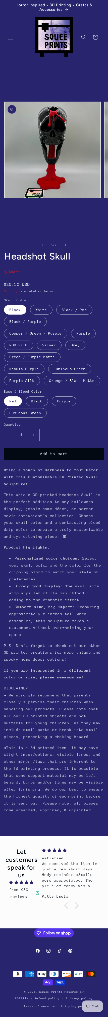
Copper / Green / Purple (36, 333)
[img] (21, 882)
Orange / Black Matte (72, 381)
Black (15, 310)
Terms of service (39, 1006)
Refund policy (47, 998)
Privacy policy (79, 998)
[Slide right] (65, 244)
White (41, 310)
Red (13, 401)
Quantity (12, 424)
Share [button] (14, 272)
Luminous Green (70, 369)
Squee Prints (51, 991)
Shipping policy (75, 1006)
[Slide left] (42, 244)
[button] (10, 37)
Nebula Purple (24, 369)
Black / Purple (25, 322)
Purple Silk (22, 381)
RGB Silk (19, 345)
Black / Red (74, 310)
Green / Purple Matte (32, 357)
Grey (75, 345)
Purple (83, 333)
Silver (49, 345)
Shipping (11, 291)
